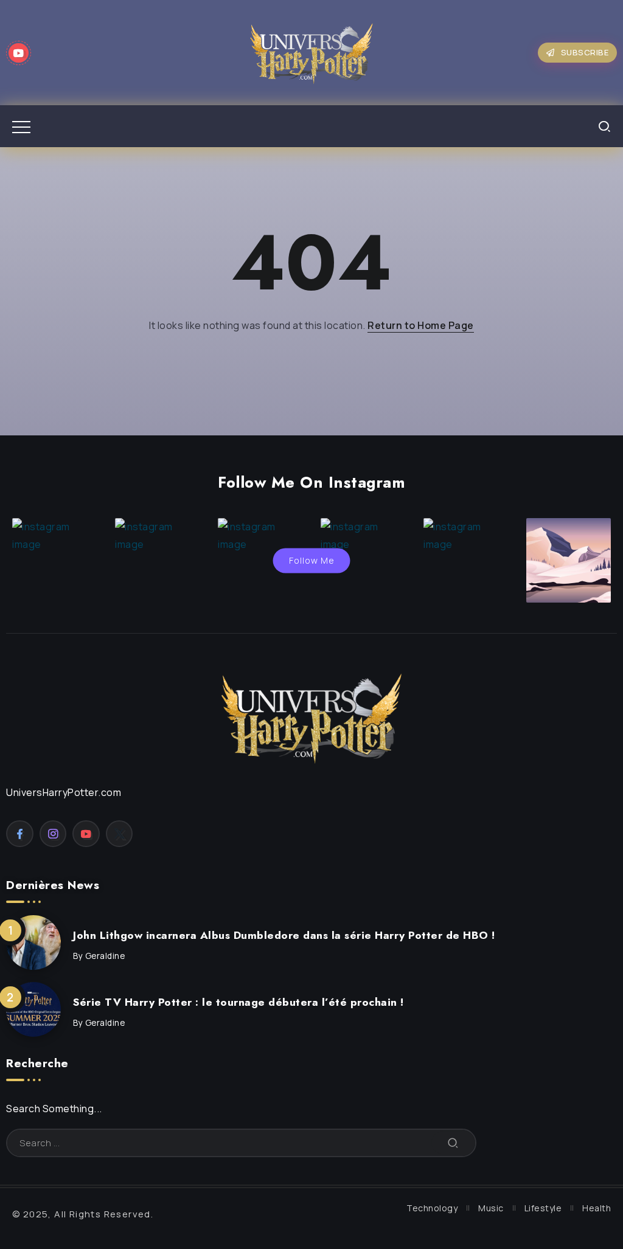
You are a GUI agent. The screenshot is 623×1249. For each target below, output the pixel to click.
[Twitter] (119, 834)
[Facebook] (19, 834)
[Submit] (453, 1143)
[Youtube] (18, 52)
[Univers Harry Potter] (311, 51)
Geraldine (105, 955)
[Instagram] (53, 834)
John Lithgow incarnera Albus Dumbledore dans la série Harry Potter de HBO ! (284, 935)
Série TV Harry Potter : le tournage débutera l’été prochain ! (238, 1002)
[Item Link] (33, 942)
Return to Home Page (420, 325)
